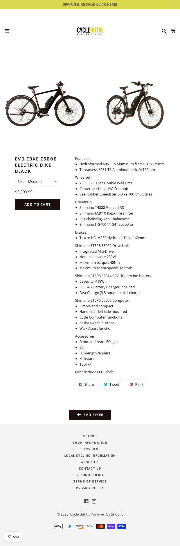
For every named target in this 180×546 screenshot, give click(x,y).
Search (90, 436)
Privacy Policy (90, 488)
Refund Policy (90, 475)
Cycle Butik (79, 514)
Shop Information (90, 442)
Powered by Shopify (107, 514)
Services (89, 449)
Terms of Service (90, 481)
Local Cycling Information (90, 455)
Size (21, 181)
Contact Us (90, 468)
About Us (90, 462)
